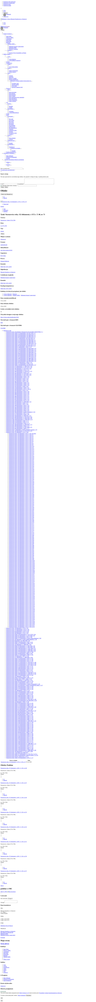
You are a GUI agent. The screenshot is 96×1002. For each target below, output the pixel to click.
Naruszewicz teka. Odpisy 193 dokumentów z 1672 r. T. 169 (19, 738)
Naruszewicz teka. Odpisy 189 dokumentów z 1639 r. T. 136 (19, 696)
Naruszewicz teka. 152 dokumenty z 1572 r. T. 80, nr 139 (22, 610)
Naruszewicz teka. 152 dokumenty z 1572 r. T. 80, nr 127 (22, 595)
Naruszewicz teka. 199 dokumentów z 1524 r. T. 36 (17, 376)
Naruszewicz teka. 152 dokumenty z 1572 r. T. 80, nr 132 (22, 601)
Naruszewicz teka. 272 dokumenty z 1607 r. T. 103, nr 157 (14, 871)
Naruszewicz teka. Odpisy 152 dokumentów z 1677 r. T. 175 (19, 746)
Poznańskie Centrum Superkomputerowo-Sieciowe (50, 993)
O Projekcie (6, 153)
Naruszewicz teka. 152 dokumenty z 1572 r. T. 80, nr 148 (22, 621)
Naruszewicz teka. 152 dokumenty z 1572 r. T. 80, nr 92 (21, 550)
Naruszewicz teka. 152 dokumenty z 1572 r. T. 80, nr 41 (21, 485)
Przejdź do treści (7, 4)
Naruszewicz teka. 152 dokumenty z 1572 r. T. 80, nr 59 (21, 508)
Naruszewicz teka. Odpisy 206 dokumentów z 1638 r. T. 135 (19, 695)
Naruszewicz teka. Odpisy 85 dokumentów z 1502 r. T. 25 (19, 362)
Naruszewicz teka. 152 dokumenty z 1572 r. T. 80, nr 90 (21, 548)
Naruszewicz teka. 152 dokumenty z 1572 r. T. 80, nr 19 (21, 457)
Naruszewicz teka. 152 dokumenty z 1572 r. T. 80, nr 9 (21, 445)
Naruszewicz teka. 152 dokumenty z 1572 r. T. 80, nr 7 (21, 442)
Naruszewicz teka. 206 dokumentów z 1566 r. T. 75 (17, 426)
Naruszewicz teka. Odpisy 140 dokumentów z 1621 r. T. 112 (19, 667)
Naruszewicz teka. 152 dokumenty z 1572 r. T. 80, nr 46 (21, 492)
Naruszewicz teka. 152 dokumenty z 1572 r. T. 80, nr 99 (21, 559)
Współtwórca (9, 63)
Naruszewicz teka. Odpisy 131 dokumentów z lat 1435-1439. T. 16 (21, 351)
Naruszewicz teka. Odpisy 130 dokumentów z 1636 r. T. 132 (19, 691)
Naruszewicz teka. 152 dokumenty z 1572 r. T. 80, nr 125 (22, 592)
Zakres (9, 68)
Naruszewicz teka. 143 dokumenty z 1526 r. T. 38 (17, 378)
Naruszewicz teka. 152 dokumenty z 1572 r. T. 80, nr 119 (22, 584)
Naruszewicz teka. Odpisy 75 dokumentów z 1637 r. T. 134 (19, 694)
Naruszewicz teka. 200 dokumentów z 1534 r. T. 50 (17, 394)
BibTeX (5, 198)
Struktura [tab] (5, 211)
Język (7, 115)
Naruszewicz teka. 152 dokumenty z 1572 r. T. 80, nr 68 (21, 520)
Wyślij (6, 187)
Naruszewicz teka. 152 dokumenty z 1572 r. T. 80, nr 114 (22, 578)
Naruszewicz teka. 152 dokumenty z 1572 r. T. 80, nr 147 (22, 620)
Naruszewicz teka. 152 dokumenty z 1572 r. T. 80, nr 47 (21, 493)
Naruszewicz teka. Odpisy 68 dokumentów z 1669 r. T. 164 (19, 732)
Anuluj (2, 187)
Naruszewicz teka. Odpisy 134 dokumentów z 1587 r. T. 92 (19, 642)
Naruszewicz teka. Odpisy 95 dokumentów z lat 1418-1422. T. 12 (20, 345)
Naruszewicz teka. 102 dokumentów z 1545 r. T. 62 (17, 409)
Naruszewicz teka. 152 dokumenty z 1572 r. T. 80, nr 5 (21, 440)
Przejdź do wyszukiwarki (9, 3)
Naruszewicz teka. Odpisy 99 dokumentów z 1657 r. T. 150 (19, 714)
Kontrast (5, 13)
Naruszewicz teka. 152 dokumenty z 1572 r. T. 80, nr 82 (21, 537)
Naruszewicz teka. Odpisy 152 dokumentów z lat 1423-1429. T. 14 (21, 348)
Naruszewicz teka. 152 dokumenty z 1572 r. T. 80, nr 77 (21, 531)
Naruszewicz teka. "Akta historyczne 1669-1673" (17, 752)
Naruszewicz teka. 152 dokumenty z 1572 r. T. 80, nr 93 (21, 551)
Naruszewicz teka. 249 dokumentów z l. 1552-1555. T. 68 (19, 417)
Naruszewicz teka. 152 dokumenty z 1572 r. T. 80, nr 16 (21, 454)
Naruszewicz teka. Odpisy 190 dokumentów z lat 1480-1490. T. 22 (21, 358)
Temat (9, 64)
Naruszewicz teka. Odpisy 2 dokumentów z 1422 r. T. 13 (19, 347)
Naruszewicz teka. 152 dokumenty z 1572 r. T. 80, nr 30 (21, 471)
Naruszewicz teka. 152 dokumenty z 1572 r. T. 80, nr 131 (22, 600)
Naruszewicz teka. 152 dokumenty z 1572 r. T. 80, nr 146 (22, 619)
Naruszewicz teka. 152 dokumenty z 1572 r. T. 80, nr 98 (21, 558)
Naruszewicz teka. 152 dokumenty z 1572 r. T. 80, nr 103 (22, 564)
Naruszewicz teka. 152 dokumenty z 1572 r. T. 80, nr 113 (22, 577)
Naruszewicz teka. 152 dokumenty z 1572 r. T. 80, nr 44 (21, 489)
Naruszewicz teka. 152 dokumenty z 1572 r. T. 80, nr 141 (22, 612)
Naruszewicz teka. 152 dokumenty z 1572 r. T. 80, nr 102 (22, 563)
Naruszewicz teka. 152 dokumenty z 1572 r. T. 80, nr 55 (21, 503)
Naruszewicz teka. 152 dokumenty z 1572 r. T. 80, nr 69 (21, 521)
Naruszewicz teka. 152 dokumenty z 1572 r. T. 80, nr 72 (21, 525)
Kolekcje (5, 33)
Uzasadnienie (21, 184)
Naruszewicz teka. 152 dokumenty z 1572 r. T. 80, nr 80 (21, 535)
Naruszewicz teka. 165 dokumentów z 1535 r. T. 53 (17, 398)
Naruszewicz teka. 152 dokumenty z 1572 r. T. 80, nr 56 (21, 504)
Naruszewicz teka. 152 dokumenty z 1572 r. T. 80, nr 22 (21, 461)
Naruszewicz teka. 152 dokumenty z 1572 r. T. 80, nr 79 (21, 534)
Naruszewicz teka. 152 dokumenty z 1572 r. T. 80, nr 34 (21, 476)
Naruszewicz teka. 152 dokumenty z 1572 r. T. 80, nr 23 (21, 462)
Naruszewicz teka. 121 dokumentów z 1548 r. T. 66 (17, 414)
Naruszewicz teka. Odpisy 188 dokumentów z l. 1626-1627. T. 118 (21, 673)
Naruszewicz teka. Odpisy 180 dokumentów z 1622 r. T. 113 (19, 668)
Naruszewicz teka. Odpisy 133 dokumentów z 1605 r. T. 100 (19, 652)
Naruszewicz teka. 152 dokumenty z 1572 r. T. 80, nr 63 (21, 513)
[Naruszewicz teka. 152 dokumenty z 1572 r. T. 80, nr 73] (14, 201)
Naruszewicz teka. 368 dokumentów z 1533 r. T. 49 (17, 392)
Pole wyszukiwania (5, 168)
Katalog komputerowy (11, 152)
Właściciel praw (11, 140)
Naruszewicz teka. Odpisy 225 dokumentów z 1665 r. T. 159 (19, 726)
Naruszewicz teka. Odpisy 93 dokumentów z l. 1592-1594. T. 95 (20, 646)
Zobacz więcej (6, 959)
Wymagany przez (13, 133)
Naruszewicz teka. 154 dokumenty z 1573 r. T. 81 (17, 628)
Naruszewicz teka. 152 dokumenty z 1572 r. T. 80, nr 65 (21, 516)
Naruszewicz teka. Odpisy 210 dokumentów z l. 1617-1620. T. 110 (21, 665)
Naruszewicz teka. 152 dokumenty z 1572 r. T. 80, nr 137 (22, 607)
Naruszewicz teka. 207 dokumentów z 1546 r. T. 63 (17, 410)
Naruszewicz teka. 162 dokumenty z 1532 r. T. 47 (17, 390)
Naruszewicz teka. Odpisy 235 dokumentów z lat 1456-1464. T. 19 (21, 354)
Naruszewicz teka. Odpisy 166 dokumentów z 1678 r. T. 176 (19, 747)
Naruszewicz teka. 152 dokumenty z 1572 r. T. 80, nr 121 (22, 587)
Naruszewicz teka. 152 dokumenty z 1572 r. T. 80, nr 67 (21, 518)
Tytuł (8, 56)
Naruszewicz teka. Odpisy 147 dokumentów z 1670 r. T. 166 (19, 735)
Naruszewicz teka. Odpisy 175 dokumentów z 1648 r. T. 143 (19, 705)
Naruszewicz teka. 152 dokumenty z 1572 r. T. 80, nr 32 (21, 474)
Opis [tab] (4, 209)
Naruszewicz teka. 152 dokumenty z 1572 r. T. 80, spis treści (22, 433)
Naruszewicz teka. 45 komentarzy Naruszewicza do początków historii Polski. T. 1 (24, 331)
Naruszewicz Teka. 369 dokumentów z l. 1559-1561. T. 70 (19, 419)
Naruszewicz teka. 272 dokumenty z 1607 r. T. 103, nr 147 (14, 782)
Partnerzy (9, 50)
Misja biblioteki (9, 155)
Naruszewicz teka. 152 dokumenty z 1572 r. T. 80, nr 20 (21, 459)
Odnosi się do (12, 126)
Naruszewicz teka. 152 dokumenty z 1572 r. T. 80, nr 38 (21, 481)
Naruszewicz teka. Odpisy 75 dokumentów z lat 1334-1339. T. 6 (20, 338)
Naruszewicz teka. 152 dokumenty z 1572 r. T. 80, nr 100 (22, 560)
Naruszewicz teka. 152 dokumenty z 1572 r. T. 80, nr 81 (21, 536)
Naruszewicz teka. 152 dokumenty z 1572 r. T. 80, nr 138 (22, 609)
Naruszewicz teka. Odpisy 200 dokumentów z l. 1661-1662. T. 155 (21, 721)
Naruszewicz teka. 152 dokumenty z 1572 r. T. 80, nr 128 (22, 596)
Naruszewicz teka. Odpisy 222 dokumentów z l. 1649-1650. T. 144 (21, 707)
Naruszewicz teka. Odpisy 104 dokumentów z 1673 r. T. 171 (19, 741)
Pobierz (2, 206)
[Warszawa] (3, 239)
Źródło (7, 114)
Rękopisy (8, 42)
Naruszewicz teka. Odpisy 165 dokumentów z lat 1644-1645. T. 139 (21, 700)
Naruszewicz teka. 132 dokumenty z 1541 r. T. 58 (17, 404)
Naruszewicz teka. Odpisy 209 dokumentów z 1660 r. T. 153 (19, 718)
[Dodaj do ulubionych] (1, 790)
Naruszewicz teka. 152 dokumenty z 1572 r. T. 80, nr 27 (21, 468)
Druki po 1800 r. (10, 37)
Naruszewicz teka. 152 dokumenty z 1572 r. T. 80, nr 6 (21, 441)
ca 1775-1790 (4, 225)
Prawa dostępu (12, 138)
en (5, 10)
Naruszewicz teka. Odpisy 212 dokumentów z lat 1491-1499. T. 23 (21, 359)
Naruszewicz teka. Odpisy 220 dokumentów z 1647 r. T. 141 (19, 703)
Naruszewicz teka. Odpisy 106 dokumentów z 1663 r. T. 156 (19, 722)
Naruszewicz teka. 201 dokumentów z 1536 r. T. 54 (17, 399)
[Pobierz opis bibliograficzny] (1, 806)
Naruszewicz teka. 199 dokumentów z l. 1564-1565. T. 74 (19, 424)
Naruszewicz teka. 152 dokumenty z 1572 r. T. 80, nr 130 (22, 598)
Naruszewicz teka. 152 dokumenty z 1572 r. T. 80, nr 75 (21, 529)
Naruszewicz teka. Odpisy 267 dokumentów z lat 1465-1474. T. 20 (21, 356)
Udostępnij (8, 14)
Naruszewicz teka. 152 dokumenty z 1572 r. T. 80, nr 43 (21, 488)
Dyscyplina (14, 86)
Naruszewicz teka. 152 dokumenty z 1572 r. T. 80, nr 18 (21, 456)
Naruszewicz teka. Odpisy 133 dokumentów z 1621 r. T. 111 (19, 666)
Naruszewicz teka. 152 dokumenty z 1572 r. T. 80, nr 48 (21, 494)
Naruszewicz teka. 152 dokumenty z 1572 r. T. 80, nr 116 (22, 581)
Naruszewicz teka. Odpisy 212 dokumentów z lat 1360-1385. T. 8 (20, 340)
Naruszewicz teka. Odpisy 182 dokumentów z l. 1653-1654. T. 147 (21, 710)
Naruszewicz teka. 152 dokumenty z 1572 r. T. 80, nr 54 (21, 502)
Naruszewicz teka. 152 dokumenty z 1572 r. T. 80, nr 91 (21, 549)
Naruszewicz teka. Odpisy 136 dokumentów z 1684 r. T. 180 (19, 749)
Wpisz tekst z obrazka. (12, 185)
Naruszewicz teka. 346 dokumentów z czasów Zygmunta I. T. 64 (20, 412)
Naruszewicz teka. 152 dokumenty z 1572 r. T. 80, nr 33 (21, 475)
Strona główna (5, 943)
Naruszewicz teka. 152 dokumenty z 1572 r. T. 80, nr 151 (22, 625)
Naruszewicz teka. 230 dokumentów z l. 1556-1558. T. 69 (19, 418)
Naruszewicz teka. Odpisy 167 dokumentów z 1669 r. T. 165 (19, 733)
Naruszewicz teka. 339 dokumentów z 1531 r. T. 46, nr (18, 389)
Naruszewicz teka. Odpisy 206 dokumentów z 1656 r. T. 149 (19, 713)
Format (9, 103)
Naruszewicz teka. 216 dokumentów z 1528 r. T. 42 (17, 384)
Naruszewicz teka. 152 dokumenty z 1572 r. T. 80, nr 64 (21, 515)
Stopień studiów (15, 84)
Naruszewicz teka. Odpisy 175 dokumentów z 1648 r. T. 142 (19, 704)
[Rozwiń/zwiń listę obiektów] (6, 44)
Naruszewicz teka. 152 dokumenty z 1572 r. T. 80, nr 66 (21, 517)
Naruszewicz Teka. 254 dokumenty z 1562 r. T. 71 (17, 420)
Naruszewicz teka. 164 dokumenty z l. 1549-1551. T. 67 (18, 415)
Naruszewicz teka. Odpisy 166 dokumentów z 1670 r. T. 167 (19, 736)
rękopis (2, 231)
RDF (2, 322)
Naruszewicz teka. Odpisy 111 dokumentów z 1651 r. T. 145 (19, 708)
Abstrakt (11, 75)
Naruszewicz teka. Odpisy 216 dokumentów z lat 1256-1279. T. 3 (20, 334)
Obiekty (8, 162)
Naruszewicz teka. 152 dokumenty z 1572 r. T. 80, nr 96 (21, 555)
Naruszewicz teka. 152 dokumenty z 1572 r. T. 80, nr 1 (21, 434)
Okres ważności (12, 101)
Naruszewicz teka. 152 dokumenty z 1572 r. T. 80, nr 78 (21, 532)
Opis (8, 73)
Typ (7, 102)
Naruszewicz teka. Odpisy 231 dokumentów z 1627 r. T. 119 (19, 675)
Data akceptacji (12, 94)
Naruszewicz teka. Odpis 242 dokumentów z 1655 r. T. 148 (19, 712)
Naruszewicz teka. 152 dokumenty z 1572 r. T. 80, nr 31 (21, 473)
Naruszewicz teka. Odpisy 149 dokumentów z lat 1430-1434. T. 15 (21, 349)
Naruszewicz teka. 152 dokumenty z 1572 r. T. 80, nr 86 (21, 543)
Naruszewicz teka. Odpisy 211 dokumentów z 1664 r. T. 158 (19, 724)
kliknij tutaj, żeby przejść (6, 266)
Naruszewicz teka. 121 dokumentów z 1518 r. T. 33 (17, 372)
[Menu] (1, 8)
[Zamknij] (1, 171)
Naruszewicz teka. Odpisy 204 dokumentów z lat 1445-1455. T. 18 (21, 353)
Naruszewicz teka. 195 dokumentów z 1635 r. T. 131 (18, 690)
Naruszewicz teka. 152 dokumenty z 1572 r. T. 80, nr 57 (21, 506)
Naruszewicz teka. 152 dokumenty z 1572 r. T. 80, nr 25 (21, 465)
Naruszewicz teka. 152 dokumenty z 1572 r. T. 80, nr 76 (21, 530)
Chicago (2, 902)
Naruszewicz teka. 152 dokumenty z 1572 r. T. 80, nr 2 (21, 436)
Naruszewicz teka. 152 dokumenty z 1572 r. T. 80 (17, 432)
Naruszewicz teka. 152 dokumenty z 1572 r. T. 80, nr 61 (21, 511)
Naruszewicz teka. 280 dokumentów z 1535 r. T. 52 (17, 396)
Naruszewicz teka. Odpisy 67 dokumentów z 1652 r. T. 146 (19, 709)
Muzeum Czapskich (13, 49)
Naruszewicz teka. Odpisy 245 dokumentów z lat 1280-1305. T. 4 (20, 335)
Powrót (2, 30)
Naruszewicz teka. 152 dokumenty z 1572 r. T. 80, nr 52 (21, 499)
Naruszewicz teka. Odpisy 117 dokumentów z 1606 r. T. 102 (19, 654)
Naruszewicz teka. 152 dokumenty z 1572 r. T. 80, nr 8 (21, 443)
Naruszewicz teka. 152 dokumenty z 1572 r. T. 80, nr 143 (22, 615)
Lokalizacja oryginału (15, 148)
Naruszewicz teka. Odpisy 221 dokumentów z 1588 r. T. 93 (19, 643)
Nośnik (10, 107)
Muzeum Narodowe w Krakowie (8, 272)
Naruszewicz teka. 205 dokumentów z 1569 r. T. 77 (17, 428)
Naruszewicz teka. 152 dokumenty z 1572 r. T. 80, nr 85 (21, 541)
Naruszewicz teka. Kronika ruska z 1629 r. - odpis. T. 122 (19, 679)
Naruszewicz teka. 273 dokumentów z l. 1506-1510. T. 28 (19, 366)
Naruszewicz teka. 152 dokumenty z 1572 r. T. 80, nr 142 (22, 614)
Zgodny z (11, 134)
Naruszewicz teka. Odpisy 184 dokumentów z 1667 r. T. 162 (19, 729)
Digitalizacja (12, 147)
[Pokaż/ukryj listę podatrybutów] (6, 64)
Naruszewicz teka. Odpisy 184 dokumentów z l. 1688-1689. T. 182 (21, 750)
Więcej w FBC (4, 891)
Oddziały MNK (11, 44)
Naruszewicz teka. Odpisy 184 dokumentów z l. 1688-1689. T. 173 (21, 743)
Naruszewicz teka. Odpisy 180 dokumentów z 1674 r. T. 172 (19, 742)
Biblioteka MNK (13, 47)
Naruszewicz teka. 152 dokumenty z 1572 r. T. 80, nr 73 (21, 526)
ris (3, 196)
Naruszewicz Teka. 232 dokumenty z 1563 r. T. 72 (17, 422)
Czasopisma (9, 38)
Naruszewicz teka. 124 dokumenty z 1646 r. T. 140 (17, 701)
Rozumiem (28, 995)
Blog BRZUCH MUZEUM (7, 932)
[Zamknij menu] (1, 20)
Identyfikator (10, 108)
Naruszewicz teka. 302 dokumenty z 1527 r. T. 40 (17, 381)
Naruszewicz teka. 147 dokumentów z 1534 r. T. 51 (17, 395)
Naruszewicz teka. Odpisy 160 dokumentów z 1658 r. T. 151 (19, 715)
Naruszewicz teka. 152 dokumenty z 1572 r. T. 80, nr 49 (21, 495)
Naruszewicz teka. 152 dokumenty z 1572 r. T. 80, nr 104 (22, 565)
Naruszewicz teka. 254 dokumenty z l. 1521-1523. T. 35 (18, 375)
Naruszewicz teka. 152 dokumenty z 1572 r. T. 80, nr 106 (22, 568)
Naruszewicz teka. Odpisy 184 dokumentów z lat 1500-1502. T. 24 (21, 361)
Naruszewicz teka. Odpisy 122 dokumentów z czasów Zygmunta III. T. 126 (23, 684)
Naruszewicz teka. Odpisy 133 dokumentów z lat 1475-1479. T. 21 (21, 357)
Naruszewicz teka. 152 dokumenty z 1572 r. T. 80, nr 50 (21, 497)
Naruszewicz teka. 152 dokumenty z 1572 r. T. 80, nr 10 (21, 446)
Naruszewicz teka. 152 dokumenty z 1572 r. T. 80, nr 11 (21, 447)
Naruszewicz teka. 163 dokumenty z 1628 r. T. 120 (17, 676)
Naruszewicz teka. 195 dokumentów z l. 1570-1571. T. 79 (19, 431)
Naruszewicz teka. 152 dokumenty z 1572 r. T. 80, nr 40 (21, 484)
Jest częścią (11, 120)
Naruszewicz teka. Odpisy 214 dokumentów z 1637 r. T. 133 (19, 693)
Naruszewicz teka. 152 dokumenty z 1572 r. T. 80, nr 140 (22, 611)
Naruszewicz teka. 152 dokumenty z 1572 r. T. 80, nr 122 (22, 588)
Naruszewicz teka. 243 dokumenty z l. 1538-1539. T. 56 (18, 401)
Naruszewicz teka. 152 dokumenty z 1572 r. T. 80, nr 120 (22, 586)
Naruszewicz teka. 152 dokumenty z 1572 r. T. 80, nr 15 (21, 452)
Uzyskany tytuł (15, 83)
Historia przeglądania (9, 159)
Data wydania (12, 96)
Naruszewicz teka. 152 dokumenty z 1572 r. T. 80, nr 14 (21, 451)
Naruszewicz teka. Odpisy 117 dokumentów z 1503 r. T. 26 (19, 363)
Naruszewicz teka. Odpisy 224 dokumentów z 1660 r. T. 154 (19, 719)
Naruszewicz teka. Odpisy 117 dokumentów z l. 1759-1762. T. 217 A (21, 754)
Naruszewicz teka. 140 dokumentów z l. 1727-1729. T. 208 (19, 751)
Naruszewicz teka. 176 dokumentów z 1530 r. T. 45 (17, 387)
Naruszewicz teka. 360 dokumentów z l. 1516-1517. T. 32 (19, 371)
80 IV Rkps (3, 255)
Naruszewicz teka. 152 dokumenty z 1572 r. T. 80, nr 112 (22, 576)
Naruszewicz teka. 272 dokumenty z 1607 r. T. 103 (17, 656)
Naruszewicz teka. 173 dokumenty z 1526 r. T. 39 (17, 380)
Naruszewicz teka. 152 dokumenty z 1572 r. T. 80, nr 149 (22, 623)
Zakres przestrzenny (13, 70)
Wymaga (11, 131)
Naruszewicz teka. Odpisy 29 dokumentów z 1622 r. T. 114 (19, 670)
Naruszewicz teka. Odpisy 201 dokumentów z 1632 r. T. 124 (19, 681)
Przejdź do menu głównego (9, 1)
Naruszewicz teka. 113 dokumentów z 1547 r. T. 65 (17, 413)
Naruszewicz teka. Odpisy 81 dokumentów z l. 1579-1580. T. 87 (20, 635)
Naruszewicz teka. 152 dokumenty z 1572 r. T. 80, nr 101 (22, 562)
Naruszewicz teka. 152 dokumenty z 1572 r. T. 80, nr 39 (21, 483)
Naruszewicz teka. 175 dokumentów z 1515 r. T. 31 (17, 370)
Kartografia (8, 41)
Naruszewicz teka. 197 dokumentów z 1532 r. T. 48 (17, 391)
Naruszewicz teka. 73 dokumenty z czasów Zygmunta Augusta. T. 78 (21, 429)
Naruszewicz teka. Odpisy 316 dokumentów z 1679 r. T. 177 (19, 757)
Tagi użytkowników (13, 66)
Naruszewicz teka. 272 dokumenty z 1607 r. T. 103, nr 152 (14, 827)
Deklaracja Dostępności (11, 157)
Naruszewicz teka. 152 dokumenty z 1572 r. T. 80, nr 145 (22, 618)
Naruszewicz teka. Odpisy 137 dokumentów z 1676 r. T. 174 (19, 745)
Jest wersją (11, 122)
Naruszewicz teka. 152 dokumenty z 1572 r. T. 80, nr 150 (22, 624)
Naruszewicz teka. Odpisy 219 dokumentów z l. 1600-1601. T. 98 (21, 649)
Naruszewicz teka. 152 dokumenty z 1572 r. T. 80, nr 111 (21, 574)
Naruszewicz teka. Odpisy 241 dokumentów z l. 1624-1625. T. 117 (21, 672)
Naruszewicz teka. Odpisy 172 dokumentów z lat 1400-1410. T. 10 (21, 343)
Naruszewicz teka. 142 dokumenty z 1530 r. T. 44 (17, 386)
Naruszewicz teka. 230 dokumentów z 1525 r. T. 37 (17, 377)
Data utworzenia (12, 92)
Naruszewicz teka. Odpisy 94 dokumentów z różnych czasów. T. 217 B (22, 755)
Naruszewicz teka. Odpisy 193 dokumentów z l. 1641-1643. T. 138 (21, 699)
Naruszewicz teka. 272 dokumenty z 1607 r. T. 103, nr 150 (14, 856)
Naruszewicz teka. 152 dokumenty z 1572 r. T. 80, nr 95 (21, 554)
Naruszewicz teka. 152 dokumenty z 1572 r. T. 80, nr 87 (21, 544)
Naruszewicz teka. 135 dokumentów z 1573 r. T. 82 (17, 629)
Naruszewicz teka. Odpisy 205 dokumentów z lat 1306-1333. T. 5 (20, 337)
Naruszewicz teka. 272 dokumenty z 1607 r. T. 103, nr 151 (14, 841)
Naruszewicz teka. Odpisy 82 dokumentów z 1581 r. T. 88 (19, 637)
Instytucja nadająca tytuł (17, 87)
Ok (1, 998)
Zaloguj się (5, 16)
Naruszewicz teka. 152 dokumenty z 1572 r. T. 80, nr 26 (21, 466)
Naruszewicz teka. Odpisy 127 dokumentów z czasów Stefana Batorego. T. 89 (23, 638)
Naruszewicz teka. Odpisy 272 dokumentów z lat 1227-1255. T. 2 (20, 333)
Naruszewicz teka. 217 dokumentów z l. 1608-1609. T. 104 (19, 657)
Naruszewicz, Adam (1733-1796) (8, 220)
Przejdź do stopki (7, 5)
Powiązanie (10, 116)
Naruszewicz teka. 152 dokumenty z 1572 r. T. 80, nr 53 (21, 501)
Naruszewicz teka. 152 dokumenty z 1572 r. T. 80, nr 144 (22, 616)
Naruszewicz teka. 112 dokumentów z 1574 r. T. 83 (17, 630)
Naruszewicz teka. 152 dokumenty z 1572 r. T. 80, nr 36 (21, 479)
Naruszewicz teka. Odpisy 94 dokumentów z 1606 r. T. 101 (19, 653)
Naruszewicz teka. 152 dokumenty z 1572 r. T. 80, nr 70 (21, 522)
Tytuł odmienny (12, 59)
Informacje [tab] (5, 210)
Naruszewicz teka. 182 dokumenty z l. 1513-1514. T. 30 (18, 368)
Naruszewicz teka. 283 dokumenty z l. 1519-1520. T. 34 (18, 373)
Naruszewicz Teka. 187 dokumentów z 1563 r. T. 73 (18, 423)
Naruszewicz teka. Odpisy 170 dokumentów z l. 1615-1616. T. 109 (21, 663)
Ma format (11, 124)
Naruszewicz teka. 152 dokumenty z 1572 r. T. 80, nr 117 (22, 582)
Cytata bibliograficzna (14, 112)
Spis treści (11, 77)
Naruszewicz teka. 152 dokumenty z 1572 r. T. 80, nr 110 (22, 573)
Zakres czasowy (12, 72)
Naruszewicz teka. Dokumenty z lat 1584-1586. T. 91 (18, 640)
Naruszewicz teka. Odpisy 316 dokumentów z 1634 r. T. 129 (19, 687)
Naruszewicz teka (7, 330)
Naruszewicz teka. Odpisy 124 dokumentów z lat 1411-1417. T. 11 (21, 344)
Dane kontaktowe (7, 980)
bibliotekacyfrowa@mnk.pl (7, 925)
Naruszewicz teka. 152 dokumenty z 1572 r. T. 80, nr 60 (21, 509)
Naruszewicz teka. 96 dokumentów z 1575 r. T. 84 (17, 632)
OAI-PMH (3, 328)
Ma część (11, 119)
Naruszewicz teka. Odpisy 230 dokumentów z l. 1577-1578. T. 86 (21, 634)
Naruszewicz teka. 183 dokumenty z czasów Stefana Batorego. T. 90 (21, 639)
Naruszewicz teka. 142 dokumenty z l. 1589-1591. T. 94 (18, 644)
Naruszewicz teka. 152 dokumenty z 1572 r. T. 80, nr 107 (22, 569)
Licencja (11, 139)
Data (8, 89)
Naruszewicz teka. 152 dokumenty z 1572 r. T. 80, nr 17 (21, 455)
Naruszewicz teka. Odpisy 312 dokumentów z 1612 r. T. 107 (19, 661)
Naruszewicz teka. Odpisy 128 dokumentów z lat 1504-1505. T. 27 (21, 365)
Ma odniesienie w (13, 127)
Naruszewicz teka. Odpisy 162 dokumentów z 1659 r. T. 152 (19, 717)
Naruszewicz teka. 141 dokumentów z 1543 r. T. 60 (17, 406)
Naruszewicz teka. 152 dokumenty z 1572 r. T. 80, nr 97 (21, 557)
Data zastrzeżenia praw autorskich (16, 97)
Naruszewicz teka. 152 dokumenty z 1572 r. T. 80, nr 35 (21, 478)
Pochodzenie (10, 144)
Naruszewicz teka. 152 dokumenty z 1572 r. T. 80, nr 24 (21, 464)
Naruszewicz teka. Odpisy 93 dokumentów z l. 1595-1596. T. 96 (20, 647)
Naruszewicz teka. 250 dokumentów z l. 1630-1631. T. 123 (19, 680)
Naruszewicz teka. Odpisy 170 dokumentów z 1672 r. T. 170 (19, 740)
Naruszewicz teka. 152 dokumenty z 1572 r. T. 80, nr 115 (22, 579)
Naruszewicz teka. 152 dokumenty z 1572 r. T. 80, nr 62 (21, 512)
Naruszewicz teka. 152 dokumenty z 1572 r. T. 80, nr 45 (21, 490)
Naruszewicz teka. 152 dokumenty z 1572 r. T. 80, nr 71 (21, 523)
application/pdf (4, 244)
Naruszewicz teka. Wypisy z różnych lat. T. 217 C (17, 756)
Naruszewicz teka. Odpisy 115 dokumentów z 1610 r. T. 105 (19, 658)
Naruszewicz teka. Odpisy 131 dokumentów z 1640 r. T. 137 (19, 698)
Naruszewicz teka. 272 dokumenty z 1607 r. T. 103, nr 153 (14, 812)
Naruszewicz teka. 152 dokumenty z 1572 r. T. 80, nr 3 (21, 437)
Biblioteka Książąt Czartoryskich (16, 46)
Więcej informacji (22, 995)
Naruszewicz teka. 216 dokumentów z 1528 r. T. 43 (17, 385)
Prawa (9, 135)
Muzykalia (8, 40)
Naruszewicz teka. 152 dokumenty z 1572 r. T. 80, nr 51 (21, 498)
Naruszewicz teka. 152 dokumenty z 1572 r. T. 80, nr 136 (22, 606)
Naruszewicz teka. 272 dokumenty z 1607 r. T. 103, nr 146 (14, 797)
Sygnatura (11, 111)
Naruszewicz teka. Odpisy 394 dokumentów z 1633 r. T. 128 (19, 686)
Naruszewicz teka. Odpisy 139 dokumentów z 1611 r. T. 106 (19, 660)
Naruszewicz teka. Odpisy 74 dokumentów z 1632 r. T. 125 (19, 682)
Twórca (8, 61)
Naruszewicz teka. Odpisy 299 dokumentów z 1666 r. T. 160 (19, 727)
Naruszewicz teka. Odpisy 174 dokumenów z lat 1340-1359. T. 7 (20, 339)
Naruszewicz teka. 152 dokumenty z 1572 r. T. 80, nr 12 (21, 448)
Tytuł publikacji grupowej (14, 60)
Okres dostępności (13, 100)
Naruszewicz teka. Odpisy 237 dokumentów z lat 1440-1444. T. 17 (21, 352)
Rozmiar (11, 106)
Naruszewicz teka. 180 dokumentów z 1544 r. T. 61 (17, 408)
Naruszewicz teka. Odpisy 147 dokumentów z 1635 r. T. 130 (19, 689)
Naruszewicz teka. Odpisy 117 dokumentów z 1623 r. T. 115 (19, 671)
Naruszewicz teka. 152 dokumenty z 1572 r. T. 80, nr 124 (22, 591)
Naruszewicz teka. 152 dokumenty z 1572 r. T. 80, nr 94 (21, 553)
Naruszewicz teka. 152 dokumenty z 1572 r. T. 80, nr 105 (22, 567)
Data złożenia (12, 93)
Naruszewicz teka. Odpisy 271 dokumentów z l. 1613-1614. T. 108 (21, 662)
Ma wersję (11, 121)
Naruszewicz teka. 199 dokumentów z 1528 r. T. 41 (17, 382)
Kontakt (11, 143)
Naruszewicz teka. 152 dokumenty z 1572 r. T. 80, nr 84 (21, 540)
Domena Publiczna (5, 261)
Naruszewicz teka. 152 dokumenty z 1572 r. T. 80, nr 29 (21, 470)
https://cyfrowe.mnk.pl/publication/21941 (10, 317)
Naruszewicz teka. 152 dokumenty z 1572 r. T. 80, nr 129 (22, 597)
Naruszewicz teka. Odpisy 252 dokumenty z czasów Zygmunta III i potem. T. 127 (24, 685)
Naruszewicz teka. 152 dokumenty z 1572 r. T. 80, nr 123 (22, 590)
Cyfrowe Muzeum (7, 294)
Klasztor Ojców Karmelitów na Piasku (17, 52)
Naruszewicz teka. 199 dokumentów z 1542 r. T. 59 (17, 405)
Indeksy (5, 54)
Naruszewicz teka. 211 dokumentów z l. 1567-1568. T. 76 (19, 427)
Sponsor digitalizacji (13, 79)
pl (3, 10)
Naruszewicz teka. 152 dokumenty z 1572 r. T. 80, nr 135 (22, 605)
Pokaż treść (5, 204)
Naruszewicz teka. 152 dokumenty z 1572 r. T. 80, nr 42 (21, 487)
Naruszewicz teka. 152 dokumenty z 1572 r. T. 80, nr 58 (21, 507)
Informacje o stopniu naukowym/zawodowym (20, 80)
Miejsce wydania (13, 78)
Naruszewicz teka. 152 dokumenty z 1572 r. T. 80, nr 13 (21, 450)
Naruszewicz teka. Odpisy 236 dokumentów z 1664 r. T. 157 (19, 723)
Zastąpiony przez (13, 130)
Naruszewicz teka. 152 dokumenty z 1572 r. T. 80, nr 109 (22, 572)
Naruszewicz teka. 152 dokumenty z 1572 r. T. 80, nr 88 (21, 545)
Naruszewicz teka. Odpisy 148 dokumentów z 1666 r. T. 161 (19, 728)
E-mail (2, 184)
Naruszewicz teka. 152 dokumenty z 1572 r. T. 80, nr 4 (21, 438)
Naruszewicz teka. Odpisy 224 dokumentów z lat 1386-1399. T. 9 (20, 342)
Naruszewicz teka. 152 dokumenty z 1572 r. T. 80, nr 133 (22, 602)
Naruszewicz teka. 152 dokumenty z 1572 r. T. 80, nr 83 (21, 539)
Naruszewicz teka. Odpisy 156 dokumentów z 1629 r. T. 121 (19, 677)
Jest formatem (12, 125)
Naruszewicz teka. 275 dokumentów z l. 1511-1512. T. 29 (19, 367)
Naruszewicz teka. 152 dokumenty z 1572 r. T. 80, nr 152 (22, 626)
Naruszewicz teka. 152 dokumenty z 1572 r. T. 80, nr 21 (21, 460)
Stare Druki (8, 36)
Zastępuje (11, 129)
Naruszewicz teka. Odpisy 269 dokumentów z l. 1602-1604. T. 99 (21, 651)
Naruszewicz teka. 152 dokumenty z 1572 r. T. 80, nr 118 (22, 583)
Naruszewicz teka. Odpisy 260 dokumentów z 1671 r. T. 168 (19, 737)
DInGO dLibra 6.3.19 (24, 993)
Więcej (2, 885)
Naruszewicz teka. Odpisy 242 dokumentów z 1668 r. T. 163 (19, 731)
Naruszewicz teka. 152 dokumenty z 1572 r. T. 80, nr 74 (21, 527)
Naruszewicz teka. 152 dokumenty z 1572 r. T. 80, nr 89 (21, 546)
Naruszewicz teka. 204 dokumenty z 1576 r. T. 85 (17, 633)
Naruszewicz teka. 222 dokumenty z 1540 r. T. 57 (17, 403)
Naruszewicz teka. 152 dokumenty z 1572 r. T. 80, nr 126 (22, 593)
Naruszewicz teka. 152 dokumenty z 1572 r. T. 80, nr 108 (22, 571)
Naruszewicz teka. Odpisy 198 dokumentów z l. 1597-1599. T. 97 (21, 648)
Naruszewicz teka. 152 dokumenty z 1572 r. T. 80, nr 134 (22, 604)
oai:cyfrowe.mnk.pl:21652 (6, 250)
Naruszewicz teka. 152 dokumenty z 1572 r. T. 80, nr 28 (21, 469)
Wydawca (8, 88)
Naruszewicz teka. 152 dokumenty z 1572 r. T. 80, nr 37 (21, 480)
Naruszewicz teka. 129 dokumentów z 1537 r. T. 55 (17, 400)
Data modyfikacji (13, 98)
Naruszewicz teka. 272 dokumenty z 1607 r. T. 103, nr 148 (14, 768)
